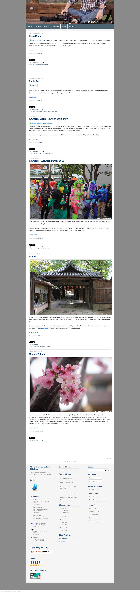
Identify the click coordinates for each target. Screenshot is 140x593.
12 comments (35, 62)
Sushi (49, 111)
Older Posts (108, 458)
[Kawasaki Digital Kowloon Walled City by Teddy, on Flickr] (41, 123)
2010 (63, 527)
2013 (34, 442)
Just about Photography (39, 523)
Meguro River (48, 442)
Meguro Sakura (37, 354)
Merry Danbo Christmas (66, 482)
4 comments (35, 109)
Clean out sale (93, 518)
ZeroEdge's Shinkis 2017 (95, 511)
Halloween (35, 248)
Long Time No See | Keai (39, 525)
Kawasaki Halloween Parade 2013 (46, 161)
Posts (91, 478)
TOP (138, 591)
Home (30, 26)
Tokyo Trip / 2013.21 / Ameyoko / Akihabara (38, 539)
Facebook (56, 26)
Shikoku (44, 346)
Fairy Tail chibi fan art (94, 514)
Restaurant (44, 111)
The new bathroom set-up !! (96, 521)
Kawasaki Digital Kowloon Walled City (48, 119)
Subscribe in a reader (94, 489)
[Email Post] (42, 62)
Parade (50, 248)
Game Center (42, 153)
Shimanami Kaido (47, 328)
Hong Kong (35, 36)
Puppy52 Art (36, 530)
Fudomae (38, 442)
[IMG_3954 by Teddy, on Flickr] (33, 85)
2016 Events (92, 508)
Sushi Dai (34, 81)
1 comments (35, 440)
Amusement (35, 153)
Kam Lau (35, 537)
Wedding (46, 26)
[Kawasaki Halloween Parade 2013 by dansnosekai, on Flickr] (71, 219)
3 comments (35, 247)
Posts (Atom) (73, 461)
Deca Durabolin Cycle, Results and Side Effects (41, 510)
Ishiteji (32, 256)
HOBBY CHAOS (37, 507)
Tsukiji (55, 111)
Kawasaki (47, 153)
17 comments (35, 151)
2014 (63, 516)
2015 (63, 508)
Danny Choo (92, 497)
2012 (63, 522)
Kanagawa (40, 248)
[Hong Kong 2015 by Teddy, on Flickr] (35, 40)
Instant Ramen (37, 515)
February (65, 510)
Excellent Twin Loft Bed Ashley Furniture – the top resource (41, 517)
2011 (63, 524)
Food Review (39, 111)
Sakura (53, 442)
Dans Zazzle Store (63, 470)
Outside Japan (44, 64)
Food (34, 64)
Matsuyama (40, 326)
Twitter (71, 26)
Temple (48, 346)
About (64, 26)
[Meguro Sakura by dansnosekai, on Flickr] (71, 412)
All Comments (93, 481)
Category (38, 26)
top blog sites (62, 541)
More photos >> (33, 50)
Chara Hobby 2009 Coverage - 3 (68, 493)
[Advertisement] (63, 73)
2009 (63, 530)
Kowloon (52, 153)
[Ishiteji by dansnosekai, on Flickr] (71, 315)
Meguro (42, 442)
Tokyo (52, 111)
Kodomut (35, 500)
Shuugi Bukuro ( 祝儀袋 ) (66, 478)
